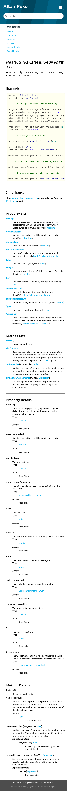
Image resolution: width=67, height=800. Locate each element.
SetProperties (12, 364)
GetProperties (12, 348)
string (42, 263)
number (26, 274)
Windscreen (11, 313)
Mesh (15, 284)
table (46, 360)
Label (8, 260)
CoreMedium (12, 242)
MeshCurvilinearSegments (45, 256)
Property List (11, 39)
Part (8, 277)
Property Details (13, 47)
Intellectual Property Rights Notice (25, 786)
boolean (28, 238)
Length (9, 267)
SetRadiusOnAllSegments (18, 377)
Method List (11, 43)
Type (8, 306)
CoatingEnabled (13, 231)
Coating (10, 218)
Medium (51, 227)
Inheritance (11, 35)
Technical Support (48, 786)
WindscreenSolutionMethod (36, 323)
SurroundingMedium (16, 298)
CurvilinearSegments (16, 249)
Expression (44, 377)
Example (9, 31)
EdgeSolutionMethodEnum (37, 295)
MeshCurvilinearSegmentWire (24, 198)
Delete (9, 340)
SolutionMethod (14, 288)
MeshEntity (11, 201)
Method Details (12, 51)
